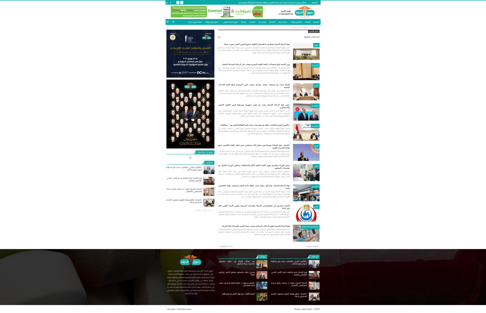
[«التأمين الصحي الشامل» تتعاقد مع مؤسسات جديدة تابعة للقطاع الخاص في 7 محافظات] (306, 132)
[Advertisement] (329, 39)
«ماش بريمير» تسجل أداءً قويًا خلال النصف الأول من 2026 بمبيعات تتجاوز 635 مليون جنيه (272, 2)
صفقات (252, 22)
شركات (307, 22)
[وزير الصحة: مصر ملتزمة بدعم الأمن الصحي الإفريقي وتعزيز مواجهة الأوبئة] (209, 181)
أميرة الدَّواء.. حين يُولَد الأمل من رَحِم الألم (238, 294)
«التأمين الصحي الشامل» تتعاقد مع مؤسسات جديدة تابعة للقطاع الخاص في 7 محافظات (255, 125)
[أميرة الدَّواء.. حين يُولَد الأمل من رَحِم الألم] (261, 297)
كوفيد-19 (262, 22)
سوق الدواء (171, 309)
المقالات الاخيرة (312, 246)
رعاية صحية (282, 22)
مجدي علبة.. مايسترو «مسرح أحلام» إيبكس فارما (237, 273)
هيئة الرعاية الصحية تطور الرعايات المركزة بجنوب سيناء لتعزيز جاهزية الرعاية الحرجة (256, 226)
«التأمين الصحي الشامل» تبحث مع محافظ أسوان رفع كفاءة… (184, 168)
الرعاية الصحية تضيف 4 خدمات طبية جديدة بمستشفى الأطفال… (184, 190)
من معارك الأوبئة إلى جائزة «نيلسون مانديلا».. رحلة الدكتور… (237, 262)
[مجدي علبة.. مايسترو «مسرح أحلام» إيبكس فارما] (261, 275)
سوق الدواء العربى (230, 22)
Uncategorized (310, 227)
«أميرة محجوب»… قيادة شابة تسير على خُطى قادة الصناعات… (237, 284)
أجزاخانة (272, 22)
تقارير (316, 45)
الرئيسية (316, 22)
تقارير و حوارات (296, 22)
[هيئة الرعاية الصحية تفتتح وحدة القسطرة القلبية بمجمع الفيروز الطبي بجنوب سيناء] (306, 51)
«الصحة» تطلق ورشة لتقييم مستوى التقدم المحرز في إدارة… (184, 201)
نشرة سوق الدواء (195, 22)
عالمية (243, 22)
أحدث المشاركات (225, 246)
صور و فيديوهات (211, 22)
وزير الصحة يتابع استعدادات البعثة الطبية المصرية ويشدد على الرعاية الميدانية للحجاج (256, 64)
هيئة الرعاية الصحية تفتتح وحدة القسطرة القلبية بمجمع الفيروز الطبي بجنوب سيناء (257, 44)
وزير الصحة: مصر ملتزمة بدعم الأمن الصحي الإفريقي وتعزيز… (184, 179)
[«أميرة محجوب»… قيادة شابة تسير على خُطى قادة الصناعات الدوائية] (261, 286)
